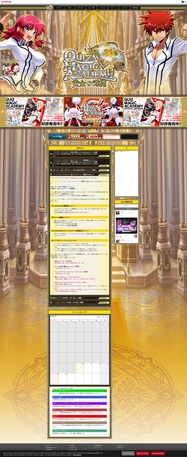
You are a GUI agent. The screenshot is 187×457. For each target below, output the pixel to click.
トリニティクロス (59, 302)
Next (185, 112)
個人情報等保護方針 (98, 445)
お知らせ (59, 7)
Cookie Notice (77, 455)
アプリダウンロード (127, 205)
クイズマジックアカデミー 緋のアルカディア (68, 160)
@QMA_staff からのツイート (122, 151)
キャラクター (80, 7)
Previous (2, 112)
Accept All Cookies (158, 453)
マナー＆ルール (97, 447)
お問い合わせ (120, 447)
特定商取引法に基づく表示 (51, 447)
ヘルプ (47, 445)
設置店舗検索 (135, 7)
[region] (93, 453)
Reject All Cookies (142, 453)
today (98, 317)
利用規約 (72, 445)
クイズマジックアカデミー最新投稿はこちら (124, 208)
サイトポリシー (73, 447)
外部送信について (121, 445)
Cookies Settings (128, 453)
